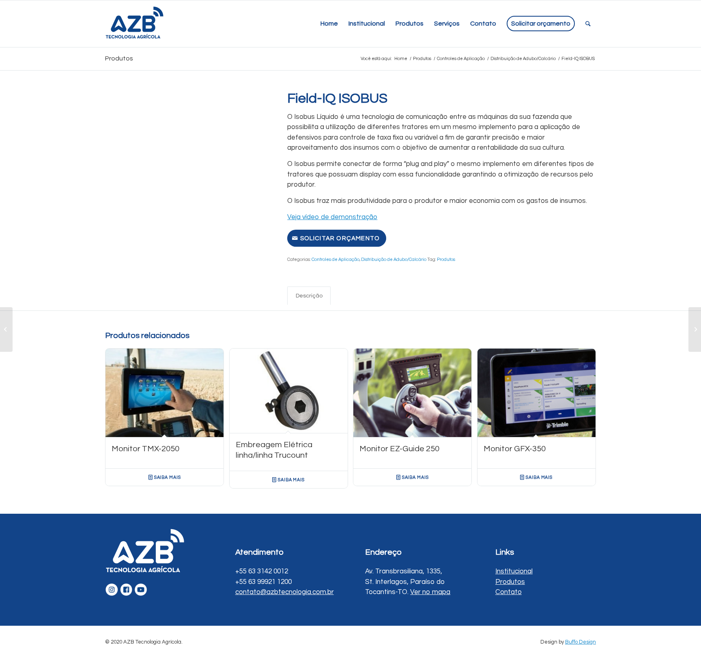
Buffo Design (580, 642)
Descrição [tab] (309, 296)
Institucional (514, 571)
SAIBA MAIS (167, 477)
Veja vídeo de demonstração (332, 217)
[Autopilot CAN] (6, 329)
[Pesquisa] (588, 23)
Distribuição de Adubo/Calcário (393, 259)
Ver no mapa (430, 592)
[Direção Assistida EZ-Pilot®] (694, 329)
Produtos (119, 58)
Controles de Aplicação (335, 259)
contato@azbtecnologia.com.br (284, 592)
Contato (508, 592)
